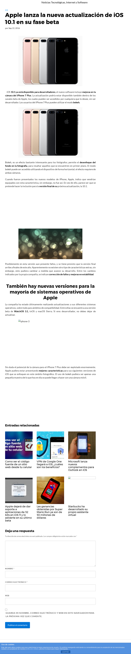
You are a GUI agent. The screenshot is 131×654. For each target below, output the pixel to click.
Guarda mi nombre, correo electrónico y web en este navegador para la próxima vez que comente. (50, 614)
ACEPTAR (65, 652)
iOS (6, 10)
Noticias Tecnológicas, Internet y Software (64, 2)
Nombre (9, 569)
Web (7, 596)
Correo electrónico (16, 582)
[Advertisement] (50, 209)
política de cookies (32, 649)
